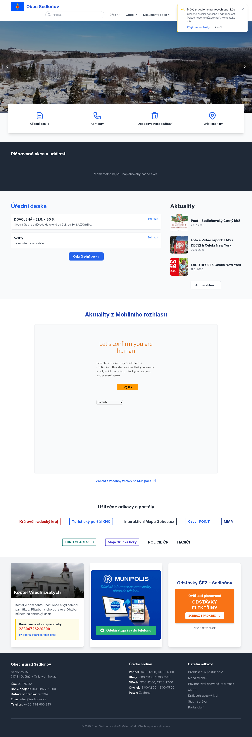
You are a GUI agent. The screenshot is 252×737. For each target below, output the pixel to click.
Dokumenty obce (155, 15)
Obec (130, 15)
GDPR (192, 690)
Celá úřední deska (86, 256)
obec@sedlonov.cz (33, 699)
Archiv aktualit (205, 285)
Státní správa (197, 701)
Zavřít (218, 27)
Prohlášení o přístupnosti (205, 672)
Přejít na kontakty (198, 27)
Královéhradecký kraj (203, 695)
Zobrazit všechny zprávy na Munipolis (123, 481)
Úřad (113, 15)
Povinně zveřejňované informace (211, 684)
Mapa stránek (197, 678)
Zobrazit (153, 218)
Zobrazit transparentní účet (39, 634)
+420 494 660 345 (37, 704)
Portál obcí (195, 707)
